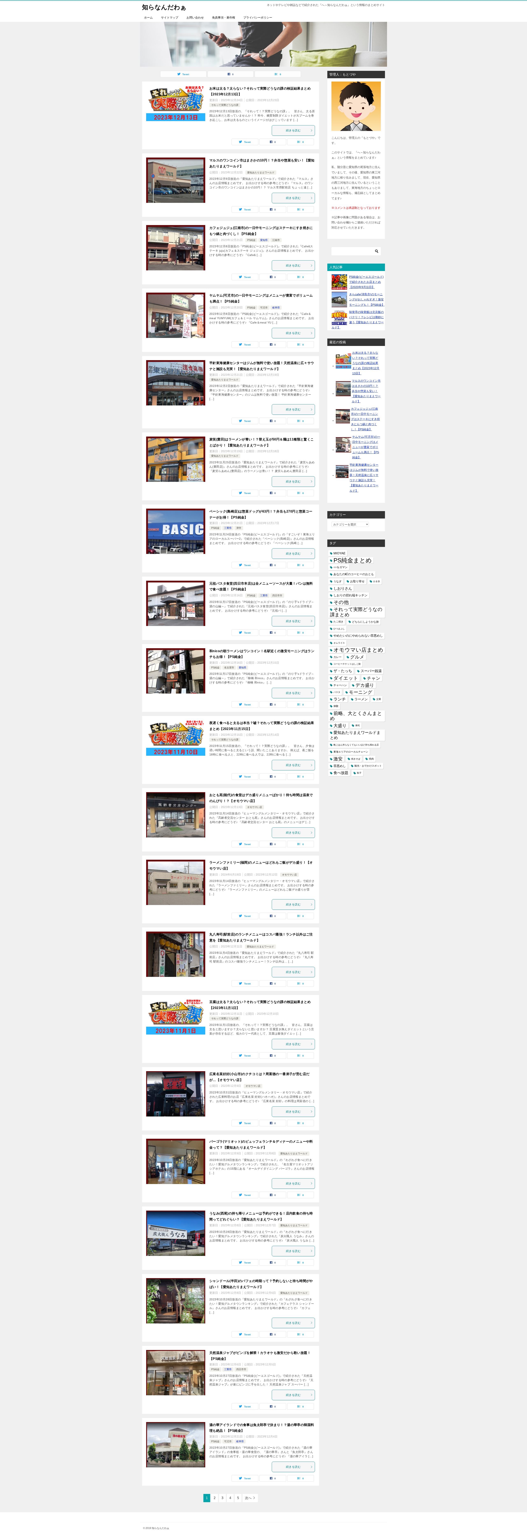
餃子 (359, 773)
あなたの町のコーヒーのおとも (353, 574)
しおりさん (342, 588)
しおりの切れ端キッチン (350, 595)
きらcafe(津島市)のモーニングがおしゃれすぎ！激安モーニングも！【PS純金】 (367, 299)
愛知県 (264, 240)
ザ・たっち (342, 671)
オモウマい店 (254, 807)
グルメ (357, 657)
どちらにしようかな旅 (365, 621)
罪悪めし (339, 766)
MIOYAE (339, 553)
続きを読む (293, 130)
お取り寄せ (357, 581)
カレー (337, 657)
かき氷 (376, 581)
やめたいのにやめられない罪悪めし (358, 635)
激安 (338, 758)
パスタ (336, 692)
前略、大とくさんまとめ (356, 716)
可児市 (264, 307)
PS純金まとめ (352, 560)
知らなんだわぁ (164, 7)
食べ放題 (340, 773)
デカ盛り (365, 685)
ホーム (148, 17)
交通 (378, 699)
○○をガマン (340, 567)
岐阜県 (276, 307)
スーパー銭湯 (371, 671)
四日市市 (277, 595)
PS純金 (251, 240)
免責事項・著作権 (223, 17)
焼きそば (355, 759)
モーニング (360, 692)
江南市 (276, 240)
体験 (335, 706)
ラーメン (361, 699)
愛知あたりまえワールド (260, 172)
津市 (238, 528)
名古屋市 (229, 667)
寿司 (357, 725)
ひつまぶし (339, 628)
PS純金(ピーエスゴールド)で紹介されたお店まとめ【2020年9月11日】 (366, 282)
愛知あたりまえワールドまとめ (355, 735)
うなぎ (337, 581)
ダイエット (345, 678)
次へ (248, 1498)
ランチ (339, 699)
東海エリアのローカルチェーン (350, 751)
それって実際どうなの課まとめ (356, 612)
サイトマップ (169, 17)
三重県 (228, 528)
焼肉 (371, 758)
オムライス (339, 643)
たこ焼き (338, 621)
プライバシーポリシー (257, 17)
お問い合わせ (195, 17)
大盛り (340, 725)
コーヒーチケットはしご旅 (347, 664)
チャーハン (340, 685)
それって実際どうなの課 (224, 105)
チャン (373, 678)
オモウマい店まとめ (358, 650)
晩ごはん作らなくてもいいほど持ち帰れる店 (356, 745)
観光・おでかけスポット (368, 765)
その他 (341, 602)
